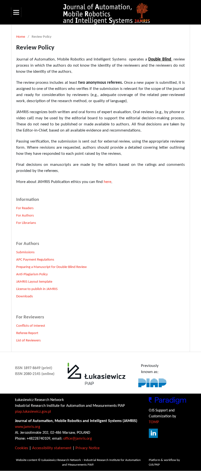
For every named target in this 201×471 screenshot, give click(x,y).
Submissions (25, 252)
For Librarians (26, 223)
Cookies (21, 448)
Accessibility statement (52, 448)
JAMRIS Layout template (34, 282)
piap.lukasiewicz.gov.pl (33, 412)
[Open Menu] (16, 12)
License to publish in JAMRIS (37, 289)
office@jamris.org (77, 439)
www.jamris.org (27, 427)
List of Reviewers (28, 340)
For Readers (25, 208)
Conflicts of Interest (30, 326)
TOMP (154, 422)
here (107, 182)
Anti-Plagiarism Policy (32, 274)
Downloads (24, 296)
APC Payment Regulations (35, 260)
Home (20, 37)
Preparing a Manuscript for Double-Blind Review (51, 267)
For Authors (25, 215)
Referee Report (27, 333)
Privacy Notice (87, 448)
